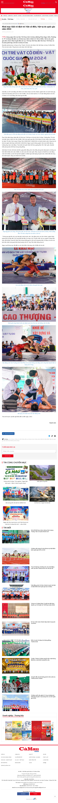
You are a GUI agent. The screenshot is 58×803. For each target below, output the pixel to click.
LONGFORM (45, 759)
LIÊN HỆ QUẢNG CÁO (5, 765)
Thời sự (5, 15)
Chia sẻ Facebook (9, 433)
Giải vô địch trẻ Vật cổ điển (43, 439)
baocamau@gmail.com (21, 787)
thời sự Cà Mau (28, 439)
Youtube (35, 793)
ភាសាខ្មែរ (28, 12)
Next (54, 728)
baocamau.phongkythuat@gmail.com (36, 787)
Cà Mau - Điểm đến (20, 19)
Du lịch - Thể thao (7, 19)
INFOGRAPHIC (4, 762)
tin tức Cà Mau (35, 439)
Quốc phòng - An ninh (47, 15)
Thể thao (43, 19)
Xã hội (19, 15)
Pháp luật (45, 757)
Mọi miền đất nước (33, 19)
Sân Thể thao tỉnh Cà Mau (13, 440)
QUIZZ (30, 762)
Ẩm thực (50, 19)
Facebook (23, 793)
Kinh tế (15, 15)
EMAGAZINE (17, 762)
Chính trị (10, 15)
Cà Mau (16, 439)
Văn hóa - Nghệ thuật (6, 759)
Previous (3, 728)
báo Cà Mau (11, 439)
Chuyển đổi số (37, 15)
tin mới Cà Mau (21, 439)
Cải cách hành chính (27, 15)
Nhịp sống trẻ (32, 759)
